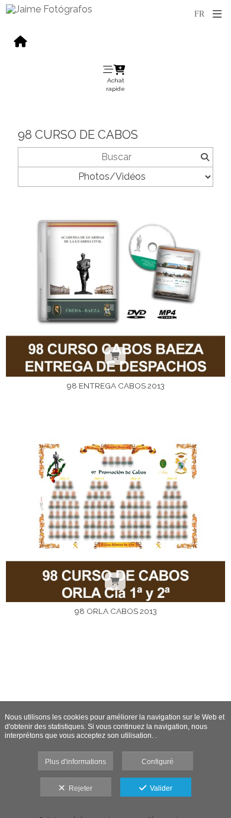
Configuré (158, 761)
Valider (159, 788)
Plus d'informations (75, 761)
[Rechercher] (204, 157)
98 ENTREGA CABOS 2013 (116, 385)
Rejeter (78, 788)
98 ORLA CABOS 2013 (116, 611)
